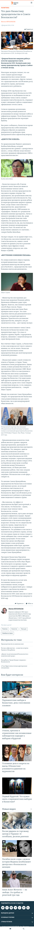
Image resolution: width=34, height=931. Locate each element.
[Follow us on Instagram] (7, 907)
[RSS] (28, 907)
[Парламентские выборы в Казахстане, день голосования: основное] (17, 689)
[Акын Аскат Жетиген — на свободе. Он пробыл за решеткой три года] (17, 879)
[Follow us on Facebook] (11, 907)
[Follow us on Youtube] (3, 907)
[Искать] (23, 928)
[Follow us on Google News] (23, 907)
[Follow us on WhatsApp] (19, 907)
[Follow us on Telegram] (15, 907)
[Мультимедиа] (10, 928)
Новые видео (9, 809)
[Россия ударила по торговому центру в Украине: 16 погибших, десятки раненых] (17, 820)
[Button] (28, 29)
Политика (5, 8)
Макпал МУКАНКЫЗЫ (8, 21)
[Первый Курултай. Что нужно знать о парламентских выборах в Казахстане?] (17, 785)
